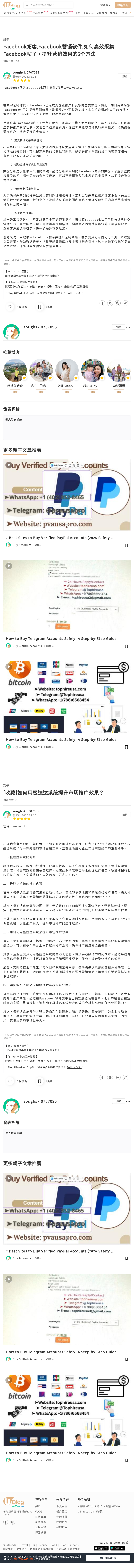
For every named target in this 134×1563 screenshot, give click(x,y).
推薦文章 (88, 13)
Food (56, 1544)
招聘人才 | (63, 1548)
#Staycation (86, 1511)
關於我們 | (10, 1548)
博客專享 (115, 13)
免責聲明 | (23, 1548)
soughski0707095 (26, 72)
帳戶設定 (61, 1511)
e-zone (75, 1544)
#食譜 (107, 1506)
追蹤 (124, 76)
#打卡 (98, 1506)
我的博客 (61, 1527)
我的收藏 (61, 1517)
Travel (26, 1544)
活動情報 (82, 286)
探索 (77, 13)
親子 (6, 39)
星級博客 (101, 13)
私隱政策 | (50, 1548)
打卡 (23, 286)
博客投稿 (40, 1532)
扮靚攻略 (69, 286)
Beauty (45, 1544)
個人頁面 (61, 1506)
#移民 (99, 1511)
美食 (40, 286)
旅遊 (32, 286)
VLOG (38, 1511)
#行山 (90, 1506)
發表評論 (13, 419)
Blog (65, 1544)
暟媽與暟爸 (15, 386)
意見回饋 (40, 1527)
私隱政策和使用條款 (22, 1559)
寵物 (57, 286)
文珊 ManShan (67, 386)
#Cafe (116, 1506)
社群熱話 (37, 13)
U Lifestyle (11, 1544)
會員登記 (105, 5)
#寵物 (81, 1506)
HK (35, 1544)
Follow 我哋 (74, 293)
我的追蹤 (61, 1522)
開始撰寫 (122, 5)
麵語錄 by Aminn (93, 386)
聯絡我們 (75, 1548)
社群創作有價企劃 (15, 13)
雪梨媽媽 (119, 386)
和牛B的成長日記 (41, 386)
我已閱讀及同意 (108, 1557)
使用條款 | (36, 1548)
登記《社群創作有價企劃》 (44, 275)
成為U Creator (59, 13)
